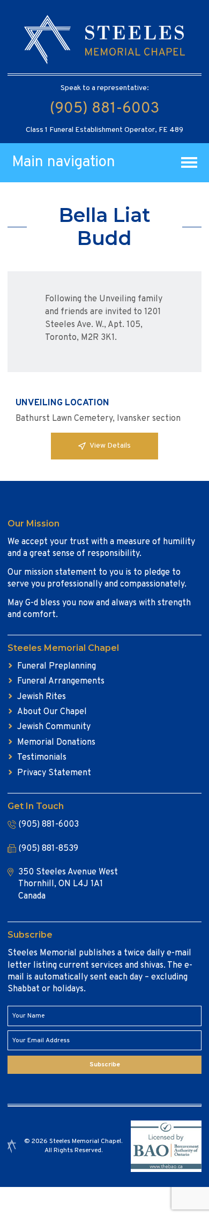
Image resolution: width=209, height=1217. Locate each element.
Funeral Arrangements (60, 681)
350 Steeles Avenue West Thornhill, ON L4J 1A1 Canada (68, 884)
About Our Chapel (52, 712)
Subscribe (104, 1064)
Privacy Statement (54, 773)
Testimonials (41, 757)
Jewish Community (54, 727)
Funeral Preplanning (56, 666)
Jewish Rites (41, 697)
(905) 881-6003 (104, 108)
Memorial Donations (56, 742)
